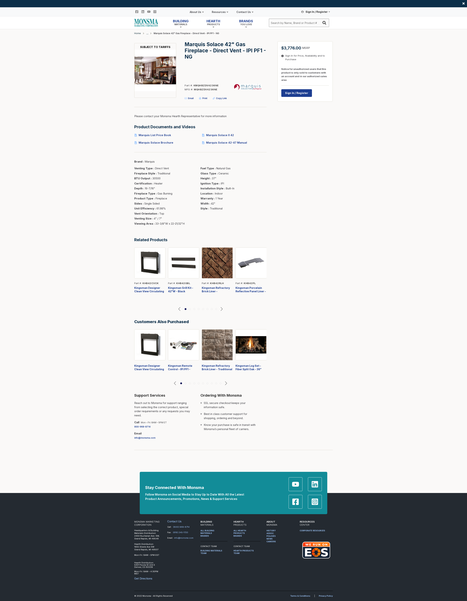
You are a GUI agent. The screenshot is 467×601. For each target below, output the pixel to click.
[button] (179, 309)
